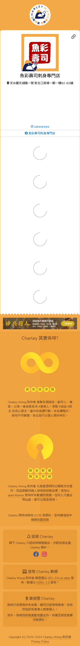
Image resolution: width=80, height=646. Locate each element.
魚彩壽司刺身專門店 (41, 133)
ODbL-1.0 (43, 583)
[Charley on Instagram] (44, 554)
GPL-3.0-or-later (59, 578)
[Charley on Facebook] (36, 554)
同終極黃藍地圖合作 (35, 615)
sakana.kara (41, 127)
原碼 (41, 578)
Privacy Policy (40, 642)
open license (16, 495)
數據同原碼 (44, 495)
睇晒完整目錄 (40, 520)
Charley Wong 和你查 (57, 637)
